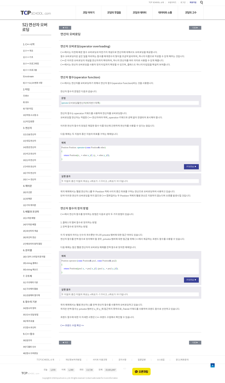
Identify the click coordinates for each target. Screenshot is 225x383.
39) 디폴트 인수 (29, 347)
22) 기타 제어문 (29, 205)
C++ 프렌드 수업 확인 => (72, 325)
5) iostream (28, 76)
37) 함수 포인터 (29, 327)
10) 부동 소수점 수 (30, 115)
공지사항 (122, 360)
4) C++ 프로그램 (30, 70)
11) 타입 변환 (28, 121)
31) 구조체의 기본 (30, 282)
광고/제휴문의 (182, 360)
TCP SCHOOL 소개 (156, 3)
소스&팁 (161, 360)
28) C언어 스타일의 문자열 (34, 256)
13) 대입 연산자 (29, 141)
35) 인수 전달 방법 (30, 314)
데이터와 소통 (165, 12)
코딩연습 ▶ (191, 167)
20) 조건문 (27, 192)
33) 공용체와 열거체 (31, 295)
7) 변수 (26, 96)
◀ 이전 (65, 28)
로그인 (183, 3)
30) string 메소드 (30, 269)
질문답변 (142, 360)
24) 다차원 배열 (29, 224)
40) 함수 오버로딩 (30, 353)
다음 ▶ (195, 28)
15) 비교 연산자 (29, 153)
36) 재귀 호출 (28, 321)
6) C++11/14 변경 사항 (32, 83)
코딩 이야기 (88, 12)
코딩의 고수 (191, 12)
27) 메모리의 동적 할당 (32, 244)
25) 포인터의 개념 (30, 231)
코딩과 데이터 (139, 12)
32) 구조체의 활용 (30, 289)
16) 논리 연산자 (29, 160)
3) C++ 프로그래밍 (31, 63)
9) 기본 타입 (28, 108)
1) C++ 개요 (28, 51)
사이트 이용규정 (100, 360)
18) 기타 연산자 (29, 173)
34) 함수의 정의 (29, 308)
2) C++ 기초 (28, 57)
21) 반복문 (27, 199)
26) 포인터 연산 (29, 237)
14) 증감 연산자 (29, 147)
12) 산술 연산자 (29, 134)
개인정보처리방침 (73, 360)
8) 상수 (26, 102)
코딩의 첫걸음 (114, 12)
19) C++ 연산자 (29, 179)
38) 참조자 (27, 340)
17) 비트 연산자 (29, 166)
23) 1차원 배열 (29, 218)
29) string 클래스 (30, 263)
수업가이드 (172, 3)
